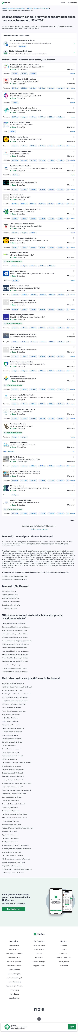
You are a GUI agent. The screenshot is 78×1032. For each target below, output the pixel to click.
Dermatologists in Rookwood (11, 752)
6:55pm (60, 189)
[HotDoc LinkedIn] (39, 1009)
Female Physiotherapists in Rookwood (13, 711)
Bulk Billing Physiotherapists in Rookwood (15, 697)
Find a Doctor (14, 945)
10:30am (33, 218)
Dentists (39, 953)
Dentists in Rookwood (9, 745)
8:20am (24, 418)
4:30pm (60, 356)
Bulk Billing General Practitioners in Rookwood (16, 694)
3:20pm (14, 102)
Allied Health (39, 949)
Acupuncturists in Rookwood (11, 714)
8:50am (51, 418)
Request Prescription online (10, 598)
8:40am (14, 247)
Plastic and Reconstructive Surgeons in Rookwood (17, 828)
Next (72, 520)
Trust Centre (63, 966)
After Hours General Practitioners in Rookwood (17, 687)
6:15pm (14, 189)
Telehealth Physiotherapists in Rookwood (14, 701)
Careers (63, 949)
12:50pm (60, 160)
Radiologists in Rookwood (10, 842)
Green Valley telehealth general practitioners (15, 661)
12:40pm (51, 160)
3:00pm (24, 266)
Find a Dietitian (14, 970)
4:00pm (51, 117)
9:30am (51, 404)
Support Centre (38, 966)
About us (63, 945)
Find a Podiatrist (14, 957)
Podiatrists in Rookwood (9, 831)
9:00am (24, 328)
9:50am (24, 146)
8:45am (14, 328)
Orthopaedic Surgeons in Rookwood (13, 804)
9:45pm (60, 371)
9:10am (33, 404)
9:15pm (42, 371)
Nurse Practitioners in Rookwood (12, 787)
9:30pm (51, 371)
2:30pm (24, 309)
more (72, 73)
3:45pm (42, 117)
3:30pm (33, 117)
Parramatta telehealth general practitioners (15, 654)
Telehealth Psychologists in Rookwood (13, 704)
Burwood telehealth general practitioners (14, 630)
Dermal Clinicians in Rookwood (11, 749)
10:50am (34, 295)
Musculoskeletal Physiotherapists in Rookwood (16, 783)
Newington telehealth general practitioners (15, 651)
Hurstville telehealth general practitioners (15, 672)
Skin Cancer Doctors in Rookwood (12, 855)
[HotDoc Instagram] (42, 1009)
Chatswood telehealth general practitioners (15, 644)
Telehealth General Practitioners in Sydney (15, 576)
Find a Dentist (14, 949)
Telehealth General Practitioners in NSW (38, 8)
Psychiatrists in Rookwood (10, 835)
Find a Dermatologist (14, 978)
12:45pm (15, 117)
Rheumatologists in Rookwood (11, 852)
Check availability (8, 451)
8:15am (15, 342)
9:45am (24, 218)
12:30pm (60, 88)
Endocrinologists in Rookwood (11, 766)
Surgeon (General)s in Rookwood (12, 866)
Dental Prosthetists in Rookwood (12, 742)
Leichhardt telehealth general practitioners (15, 634)
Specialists (39, 957)
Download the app (13, 909)
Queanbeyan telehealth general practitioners (16, 627)
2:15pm (60, 204)
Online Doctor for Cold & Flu (11, 605)
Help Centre (14, 994)
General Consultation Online (11, 601)
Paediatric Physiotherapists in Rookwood (14, 814)
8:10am (14, 418)
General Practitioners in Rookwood (13, 776)
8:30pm (24, 371)
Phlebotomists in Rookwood (10, 821)
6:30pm (33, 189)
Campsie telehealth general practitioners (14, 668)
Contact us (64, 953)
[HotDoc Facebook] (35, 1009)
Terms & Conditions (64, 957)
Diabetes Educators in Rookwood (12, 756)
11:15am (24, 204)
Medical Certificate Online (10, 595)
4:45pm (12, 131)
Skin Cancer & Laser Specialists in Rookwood (16, 859)
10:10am (42, 146)
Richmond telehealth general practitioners (15, 637)
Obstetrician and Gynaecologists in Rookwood (16, 790)
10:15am (51, 328)
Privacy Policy (64, 961)
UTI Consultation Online (9, 608)
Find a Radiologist (14, 982)
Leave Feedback (14, 998)
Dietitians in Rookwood (9, 759)
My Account (14, 990)
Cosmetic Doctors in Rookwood (12, 732)
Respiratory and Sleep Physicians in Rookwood (16, 848)
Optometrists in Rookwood (10, 800)
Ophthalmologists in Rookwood (12, 797)
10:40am (60, 146)
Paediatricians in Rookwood (10, 811)
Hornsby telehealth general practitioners (14, 647)
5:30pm (14, 495)
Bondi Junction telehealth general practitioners (16, 641)
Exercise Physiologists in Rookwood (13, 769)
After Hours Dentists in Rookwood (13, 683)
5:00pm (33, 73)
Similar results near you (39, 529)
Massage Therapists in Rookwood (12, 780)
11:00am (15, 160)
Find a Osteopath (14, 974)
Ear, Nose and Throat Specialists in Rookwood (16, 762)
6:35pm (42, 189)
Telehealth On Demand (9, 591)
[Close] (2, 1027)
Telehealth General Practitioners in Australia (13, 8)
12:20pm (42, 160)
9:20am (15, 175)
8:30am (33, 418)
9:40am (14, 146)
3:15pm (24, 117)
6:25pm (24, 189)
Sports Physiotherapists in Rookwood (13, 862)
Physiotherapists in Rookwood (11, 824)
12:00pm (42, 88)
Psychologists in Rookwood (10, 838)
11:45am (33, 88)
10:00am (33, 146)
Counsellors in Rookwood (10, 735)
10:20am (51, 146)
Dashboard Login (39, 961)
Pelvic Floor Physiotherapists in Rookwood (15, 818)
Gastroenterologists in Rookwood (12, 773)
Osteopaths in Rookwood (10, 807)
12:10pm (33, 160)
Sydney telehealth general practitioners (14, 623)
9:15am (14, 233)
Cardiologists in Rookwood (10, 721)
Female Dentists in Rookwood (11, 707)
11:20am (60, 247)
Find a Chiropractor (14, 961)
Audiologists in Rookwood (10, 718)
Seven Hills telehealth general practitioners (15, 658)
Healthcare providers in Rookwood (13, 873)
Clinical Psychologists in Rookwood (13, 728)
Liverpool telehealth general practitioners (14, 665)
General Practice (39, 945)
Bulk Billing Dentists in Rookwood (12, 690)
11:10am (43, 295)
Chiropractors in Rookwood (10, 725)
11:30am (24, 88)
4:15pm (24, 73)
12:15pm (51, 88)
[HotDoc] (5, 2)
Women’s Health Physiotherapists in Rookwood (17, 869)
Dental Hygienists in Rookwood (12, 738)
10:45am (15, 88)
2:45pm (14, 73)
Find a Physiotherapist (14, 953)
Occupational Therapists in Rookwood (14, 793)
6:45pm (51, 189)
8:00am (14, 218)
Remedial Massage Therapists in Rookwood (15, 845)
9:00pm (33, 371)
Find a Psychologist (14, 966)
